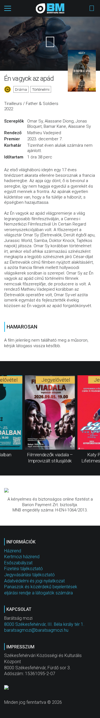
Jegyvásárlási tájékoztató (29, 574)
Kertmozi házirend (21, 556)
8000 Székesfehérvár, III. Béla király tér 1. (44, 624)
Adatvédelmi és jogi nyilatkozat (34, 581)
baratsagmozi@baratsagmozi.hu (36, 630)
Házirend (12, 550)
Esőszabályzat (18, 562)
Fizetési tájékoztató (23, 568)
